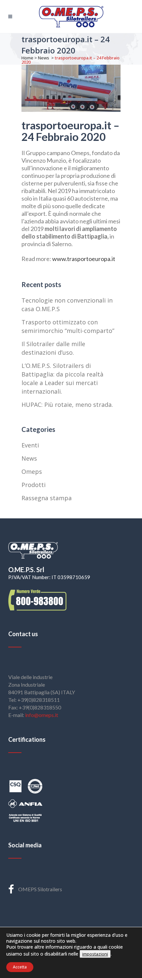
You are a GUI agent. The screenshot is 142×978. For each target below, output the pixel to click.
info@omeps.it (41, 715)
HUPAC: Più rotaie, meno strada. (67, 404)
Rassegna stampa (46, 498)
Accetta (20, 967)
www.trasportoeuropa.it (83, 258)
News (43, 58)
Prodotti (33, 485)
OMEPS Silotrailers (40, 889)
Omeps (31, 471)
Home (27, 58)
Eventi (30, 445)
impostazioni (95, 954)
